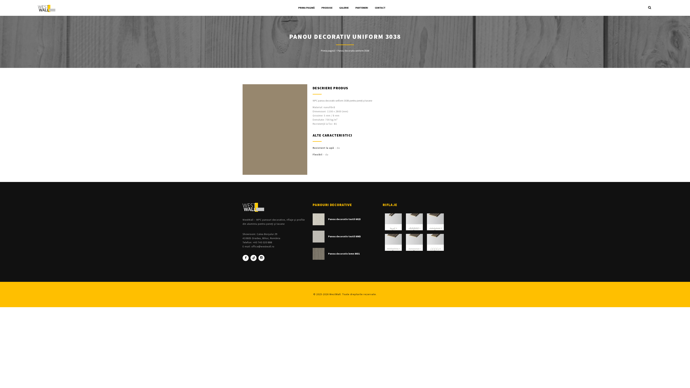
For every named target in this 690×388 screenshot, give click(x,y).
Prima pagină (328, 51)
